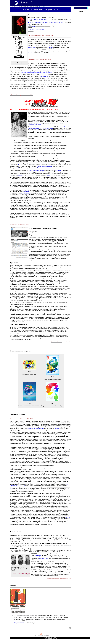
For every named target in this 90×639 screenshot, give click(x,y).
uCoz (56, 638)
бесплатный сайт (50, 638)
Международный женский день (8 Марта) (26, 615)
